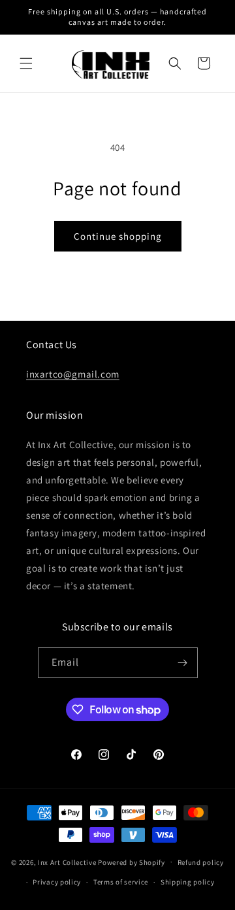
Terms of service (120, 881)
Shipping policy (188, 881)
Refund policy (201, 862)
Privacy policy (57, 881)
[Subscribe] (182, 662)
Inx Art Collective (67, 861)
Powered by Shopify (131, 861)
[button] (26, 63)
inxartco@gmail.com (72, 374)
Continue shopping (118, 236)
